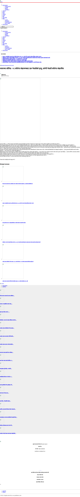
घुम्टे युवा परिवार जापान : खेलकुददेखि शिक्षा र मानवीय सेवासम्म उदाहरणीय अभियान (14, 222)
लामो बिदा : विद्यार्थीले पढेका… (5, 400)
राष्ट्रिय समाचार (8, 6)
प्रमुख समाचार (5, 5)
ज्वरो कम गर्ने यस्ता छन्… (4, 392)
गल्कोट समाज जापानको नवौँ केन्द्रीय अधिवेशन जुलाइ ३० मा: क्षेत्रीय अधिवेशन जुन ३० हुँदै (15, 281)
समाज (3, 12)
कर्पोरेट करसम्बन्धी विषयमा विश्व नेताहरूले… (8, 409)
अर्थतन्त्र (4, 10)
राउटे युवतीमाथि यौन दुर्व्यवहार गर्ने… (6, 384)
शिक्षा (3, 16)
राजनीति (6, 7)
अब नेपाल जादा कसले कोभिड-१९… (6, 360)
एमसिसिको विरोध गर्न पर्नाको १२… (6, 376)
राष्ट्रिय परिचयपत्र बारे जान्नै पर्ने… (6, 425)
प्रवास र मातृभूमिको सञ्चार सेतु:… (6, 303)
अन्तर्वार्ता (4, 14)
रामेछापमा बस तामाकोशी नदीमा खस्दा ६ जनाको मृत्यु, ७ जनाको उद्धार (14, 59)
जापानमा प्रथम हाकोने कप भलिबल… (6, 352)
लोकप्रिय (4, 286)
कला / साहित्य (7, 23)
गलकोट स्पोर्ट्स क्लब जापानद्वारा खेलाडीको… (8, 433)
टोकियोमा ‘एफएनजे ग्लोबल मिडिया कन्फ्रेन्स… (8, 319)
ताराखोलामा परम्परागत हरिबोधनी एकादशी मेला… (8, 417)
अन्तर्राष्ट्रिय (7, 9)
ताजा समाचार (4, 285)
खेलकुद (6, 8)
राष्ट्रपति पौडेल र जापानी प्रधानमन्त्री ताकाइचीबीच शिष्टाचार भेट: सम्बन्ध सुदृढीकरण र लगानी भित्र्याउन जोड (21, 62)
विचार (3, 13)
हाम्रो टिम (4, 491)
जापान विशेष (4, 17)
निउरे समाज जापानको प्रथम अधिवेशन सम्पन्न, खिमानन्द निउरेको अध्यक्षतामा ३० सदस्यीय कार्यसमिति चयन (17, 183)
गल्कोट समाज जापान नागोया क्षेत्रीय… (7, 344)
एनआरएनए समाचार (8, 22)
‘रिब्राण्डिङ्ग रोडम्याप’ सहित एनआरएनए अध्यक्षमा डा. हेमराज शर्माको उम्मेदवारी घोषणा (17, 61)
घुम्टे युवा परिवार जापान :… (5, 311)
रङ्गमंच (6, 19)
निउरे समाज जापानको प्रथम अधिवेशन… (7, 295)
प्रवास (3, 15)
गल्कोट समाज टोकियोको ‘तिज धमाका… (7, 328)
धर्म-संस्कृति (7, 21)
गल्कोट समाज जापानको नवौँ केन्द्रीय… (7, 336)
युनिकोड (4, 492)
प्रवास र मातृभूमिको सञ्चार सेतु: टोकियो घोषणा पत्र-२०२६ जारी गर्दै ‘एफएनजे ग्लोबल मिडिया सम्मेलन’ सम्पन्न (21, 56)
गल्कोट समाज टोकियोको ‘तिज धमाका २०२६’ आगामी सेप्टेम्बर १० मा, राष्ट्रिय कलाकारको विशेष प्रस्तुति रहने (17, 261)
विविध (3, 18)
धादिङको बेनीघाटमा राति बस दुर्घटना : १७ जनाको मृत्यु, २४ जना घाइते (14, 58)
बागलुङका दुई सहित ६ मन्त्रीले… (6, 368)
